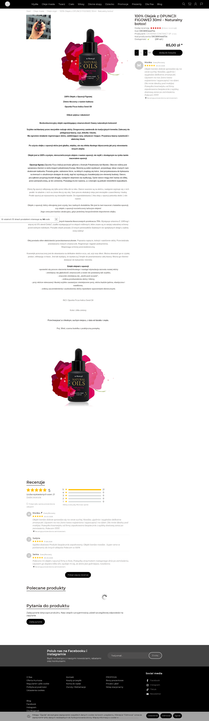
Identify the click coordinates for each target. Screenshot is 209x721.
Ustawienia (153, 716)
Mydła (35, 4)
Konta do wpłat (73, 684)
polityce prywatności (128, 718)
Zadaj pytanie (35, 622)
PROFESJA (111, 677)
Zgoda (177, 716)
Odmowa (166, 716)
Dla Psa (149, 4)
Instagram (31, 707)
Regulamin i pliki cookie (37, 684)
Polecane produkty (46, 588)
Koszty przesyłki (73, 680)
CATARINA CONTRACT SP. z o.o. (161, 34)
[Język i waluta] (201, 4)
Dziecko (109, 4)
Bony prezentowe (114, 680)
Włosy (81, 4)
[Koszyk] (190, 4)
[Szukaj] (184, 4)
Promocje (123, 4)
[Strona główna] (8, 4)
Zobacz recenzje (169, 28)
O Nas (29, 677)
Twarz (61, 4)
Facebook (31, 704)
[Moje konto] (196, 4)
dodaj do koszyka (167, 53)
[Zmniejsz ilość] (145, 53)
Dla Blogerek (32, 711)
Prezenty (137, 4)
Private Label (112, 684)
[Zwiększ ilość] (137, 53)
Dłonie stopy (95, 4)
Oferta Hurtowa (34, 680)
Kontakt (70, 677)
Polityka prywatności (36, 687)
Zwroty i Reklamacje (76, 687)
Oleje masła (48, 4)
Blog (159, 4)
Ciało (71, 4)
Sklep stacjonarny (114, 687)
